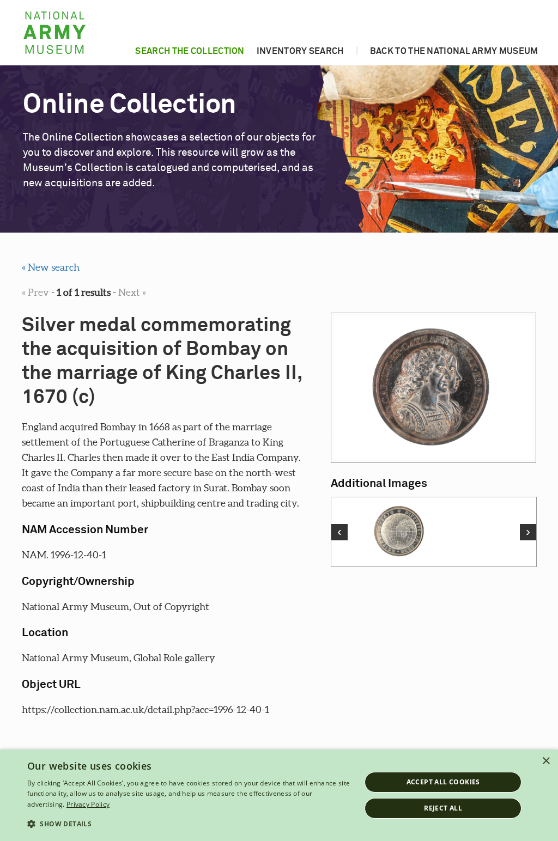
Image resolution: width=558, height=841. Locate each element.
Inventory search (300, 51)
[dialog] (279, 795)
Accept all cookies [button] (443, 782)
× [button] (546, 761)
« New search (51, 267)
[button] (189, 824)
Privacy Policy (88, 804)
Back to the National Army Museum (454, 51)
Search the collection (189, 51)
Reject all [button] (443, 808)
